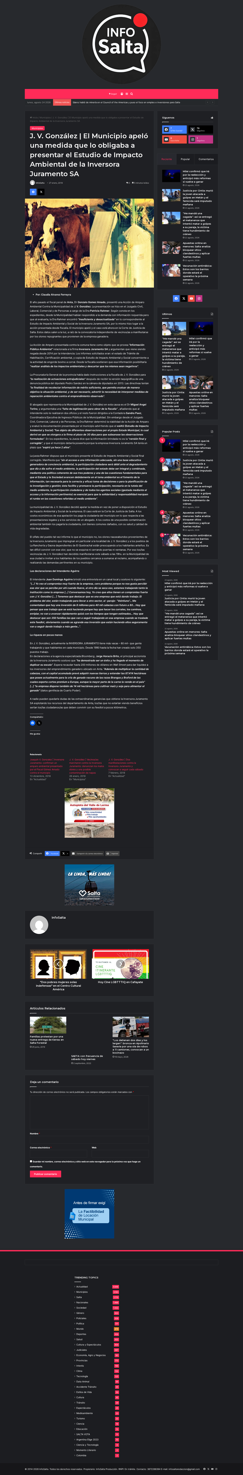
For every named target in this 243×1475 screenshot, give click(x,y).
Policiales (81, 1318)
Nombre (35, 1133)
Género (80, 1313)
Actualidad (82, 1286)
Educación (81, 1429)
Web (94, 1147)
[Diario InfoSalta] (121, 44)
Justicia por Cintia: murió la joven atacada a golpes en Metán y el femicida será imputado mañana (198, 197)
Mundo (80, 1329)
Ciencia (80, 1423)
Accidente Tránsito (86, 1387)
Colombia (81, 1455)
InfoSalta (40, 183)
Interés (80, 1365)
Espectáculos (83, 1408)
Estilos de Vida (84, 1392)
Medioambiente (84, 1413)
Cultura (80, 1397)
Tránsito (80, 1402)
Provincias (81, 1360)
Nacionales (82, 1302)
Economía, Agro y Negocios (91, 1355)
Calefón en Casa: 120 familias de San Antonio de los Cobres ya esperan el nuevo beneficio (119, 102)
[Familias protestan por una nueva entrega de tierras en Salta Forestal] (48, 1025)
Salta (79, 1297)
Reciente (167, 159)
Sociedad (81, 1307)
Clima (79, 1371)
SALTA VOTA (83, 1434)
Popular (185, 159)
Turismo (80, 1418)
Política (80, 1323)
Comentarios (206, 159)
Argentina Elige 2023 (87, 1439)
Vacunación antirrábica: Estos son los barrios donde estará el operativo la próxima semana (197, 272)
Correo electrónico (41, 1147)
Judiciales (81, 1350)
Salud (79, 1339)
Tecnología (82, 1376)
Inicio (35, 117)
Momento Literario (86, 1450)
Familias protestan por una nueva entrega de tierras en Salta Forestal (47, 1039)
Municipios (45, 117)
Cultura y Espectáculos (88, 1344)
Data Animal (82, 1381)
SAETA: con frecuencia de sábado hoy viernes (87, 1058)
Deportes (81, 1334)
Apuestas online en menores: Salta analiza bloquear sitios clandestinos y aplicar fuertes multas (196, 250)
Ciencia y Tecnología (87, 1445)
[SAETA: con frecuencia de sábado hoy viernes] (89, 1035)
